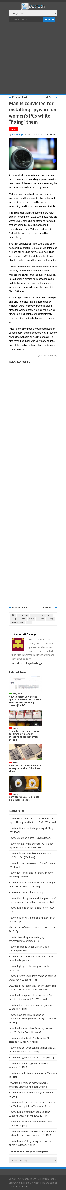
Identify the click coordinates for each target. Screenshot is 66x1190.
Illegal (14, 619)
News (13, 129)
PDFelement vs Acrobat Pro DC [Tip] (28, 892)
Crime (34, 615)
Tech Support (18, 622)
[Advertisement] (33, 59)
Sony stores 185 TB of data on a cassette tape (24, 798)
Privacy (40, 619)
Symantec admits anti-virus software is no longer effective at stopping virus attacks (24, 735)
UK (29, 622)
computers (23, 615)
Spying (50, 619)
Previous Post (19, 97)
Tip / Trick (17, 693)
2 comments (49, 134)
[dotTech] (33, 8)
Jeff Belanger (18, 134)
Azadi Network (20, 1186)
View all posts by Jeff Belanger (28, 663)
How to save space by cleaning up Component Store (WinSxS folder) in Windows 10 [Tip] (32, 1018)
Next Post (48, 97)
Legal (23, 619)
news (31, 619)
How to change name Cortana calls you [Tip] (32, 1057)
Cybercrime (46, 615)
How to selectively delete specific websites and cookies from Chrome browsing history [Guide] (25, 701)
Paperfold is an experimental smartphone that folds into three (25, 768)
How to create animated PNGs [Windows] (30, 837)
